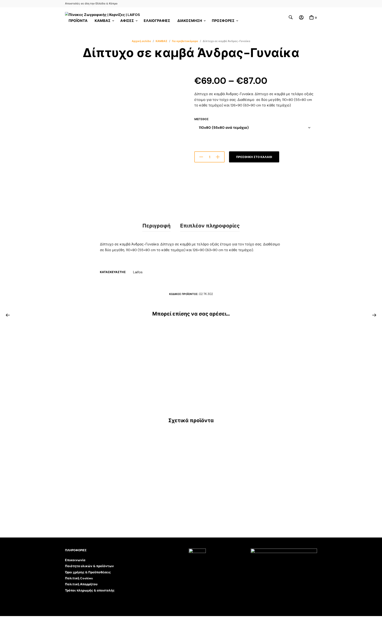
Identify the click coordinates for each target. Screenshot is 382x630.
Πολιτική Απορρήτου (81, 584)
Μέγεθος (201, 119)
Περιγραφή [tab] (156, 225)
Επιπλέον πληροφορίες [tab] (210, 225)
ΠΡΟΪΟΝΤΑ (78, 20)
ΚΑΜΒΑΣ (161, 41)
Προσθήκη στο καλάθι (254, 157)
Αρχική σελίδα (141, 41)
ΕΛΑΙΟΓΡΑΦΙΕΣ (157, 20)
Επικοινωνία (75, 560)
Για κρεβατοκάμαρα (185, 41)
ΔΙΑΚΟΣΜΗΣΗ (189, 20)
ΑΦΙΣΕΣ (127, 20)
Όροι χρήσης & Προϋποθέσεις (88, 572)
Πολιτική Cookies (79, 578)
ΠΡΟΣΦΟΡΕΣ (223, 20)
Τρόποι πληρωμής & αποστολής (90, 590)
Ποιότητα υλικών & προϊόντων (89, 566)
